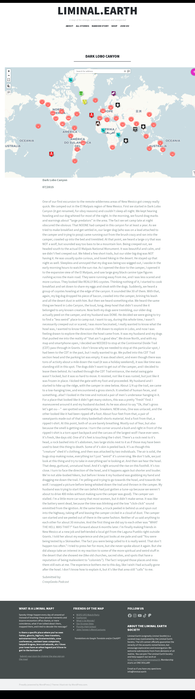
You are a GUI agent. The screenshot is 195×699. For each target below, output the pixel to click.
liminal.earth (97, 10)
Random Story (100, 25)
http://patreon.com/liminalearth (143, 659)
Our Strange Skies (85, 623)
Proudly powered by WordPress (34, 684)
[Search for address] (9, 92)
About (69, 25)
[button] (70, 80)
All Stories (82, 25)
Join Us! (124, 25)
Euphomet (81, 617)
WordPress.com (79, 684)
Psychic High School (86, 626)
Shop (114, 25)
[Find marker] (9, 86)
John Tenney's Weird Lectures (90, 629)
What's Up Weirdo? (85, 620)
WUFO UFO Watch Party (87, 614)
